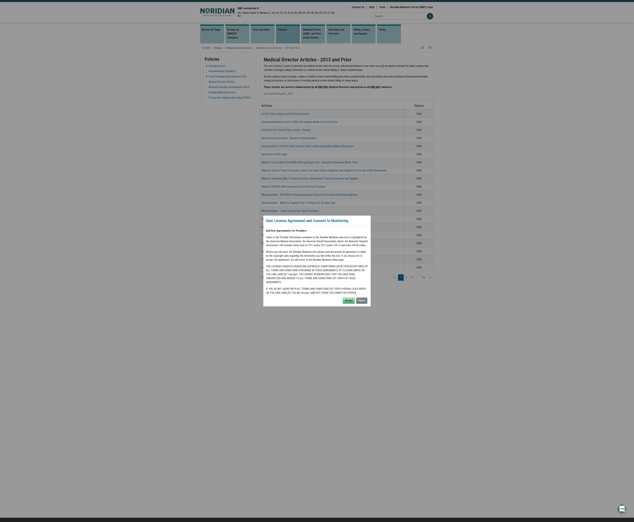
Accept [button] (349, 300)
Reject (361, 300)
